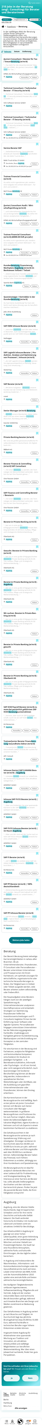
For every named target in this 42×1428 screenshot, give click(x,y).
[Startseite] (3, 26)
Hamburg (8, 1403)
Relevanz (7, 52)
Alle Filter (6, 22)
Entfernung (26, 51)
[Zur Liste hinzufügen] (37, 55)
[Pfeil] (9, 19)
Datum (17, 51)
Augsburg (11, 26)
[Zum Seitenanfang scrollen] (35, 1413)
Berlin (6, 1399)
